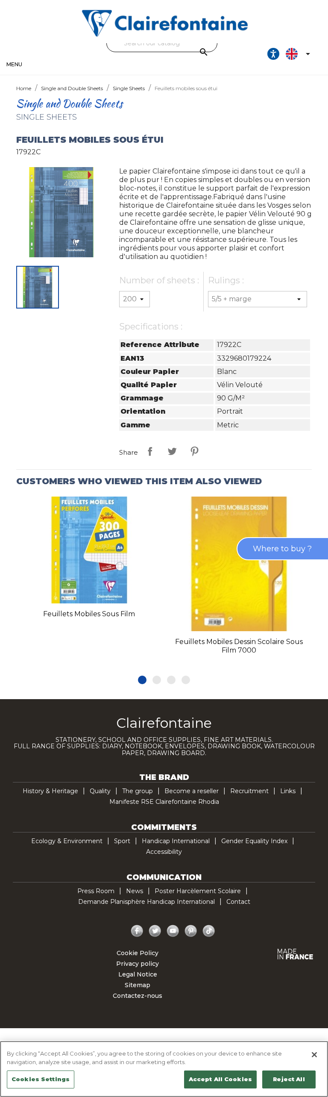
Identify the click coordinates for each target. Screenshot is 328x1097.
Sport (122, 841)
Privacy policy (137, 964)
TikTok (209, 931)
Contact (238, 902)
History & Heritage (50, 791)
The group (137, 791)
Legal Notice (137, 974)
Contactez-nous (137, 996)
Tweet (172, 451)
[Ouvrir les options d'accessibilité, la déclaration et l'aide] (273, 54)
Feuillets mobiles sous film (89, 614)
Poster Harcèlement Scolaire (198, 891)
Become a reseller (191, 791)
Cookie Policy (137, 953)
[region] (164, 1069)
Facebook (137, 931)
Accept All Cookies (220, 1079)
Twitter (155, 931)
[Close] (314, 1054)
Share (149, 451)
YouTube (173, 931)
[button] (142, 679)
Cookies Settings (41, 1079)
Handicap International (176, 841)
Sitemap (137, 985)
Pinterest (194, 451)
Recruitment (249, 791)
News (134, 891)
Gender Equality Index (254, 841)
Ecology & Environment (66, 841)
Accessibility (164, 852)
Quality (100, 791)
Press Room (95, 891)
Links (288, 791)
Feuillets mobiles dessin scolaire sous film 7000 (239, 646)
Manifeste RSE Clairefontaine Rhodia (164, 802)
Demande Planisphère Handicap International (146, 902)
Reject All (289, 1079)
